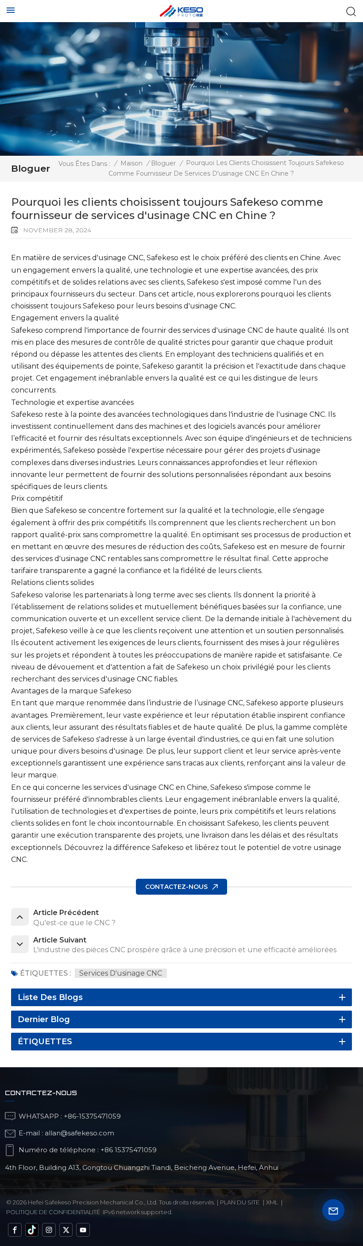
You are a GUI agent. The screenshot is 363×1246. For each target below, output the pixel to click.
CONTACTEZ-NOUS (176, 887)
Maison (131, 163)
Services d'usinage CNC (120, 973)
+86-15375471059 (92, 1116)
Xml (272, 1202)
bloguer (163, 163)
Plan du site (239, 1202)
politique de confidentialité (53, 1211)
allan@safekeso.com (79, 1133)
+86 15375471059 (128, 1150)
